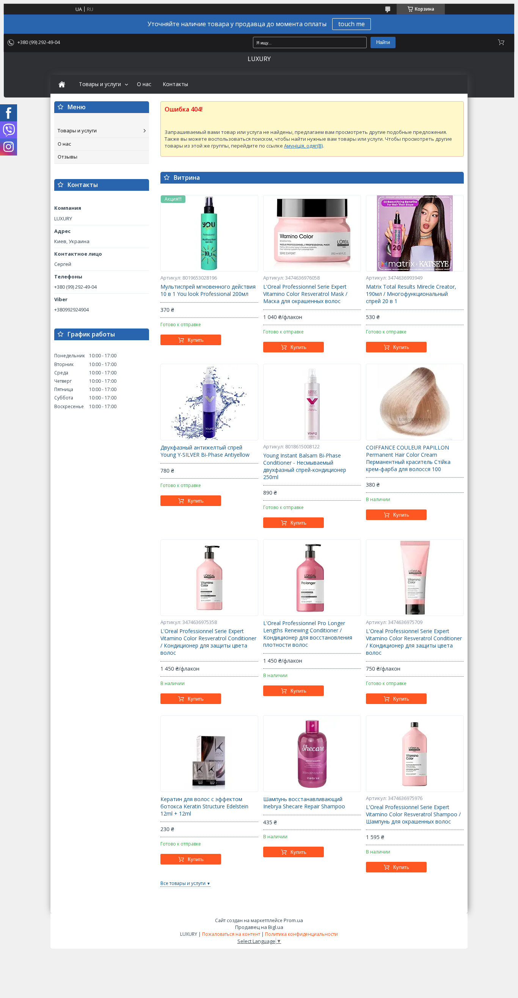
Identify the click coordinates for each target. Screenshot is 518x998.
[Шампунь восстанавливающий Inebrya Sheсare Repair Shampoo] (312, 753)
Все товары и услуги (183, 883)
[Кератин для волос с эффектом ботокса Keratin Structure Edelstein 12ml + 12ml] (209, 753)
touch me (351, 24)
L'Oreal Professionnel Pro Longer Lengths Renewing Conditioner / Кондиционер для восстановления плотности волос (307, 634)
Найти (383, 42)
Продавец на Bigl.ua (259, 927)
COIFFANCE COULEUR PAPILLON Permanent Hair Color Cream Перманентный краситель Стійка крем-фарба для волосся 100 (408, 458)
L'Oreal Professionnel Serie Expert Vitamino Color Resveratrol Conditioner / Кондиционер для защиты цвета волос (208, 642)
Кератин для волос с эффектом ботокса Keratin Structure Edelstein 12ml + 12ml (204, 806)
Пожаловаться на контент (231, 934)
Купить (196, 340)
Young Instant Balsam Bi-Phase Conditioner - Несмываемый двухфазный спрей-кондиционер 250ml (304, 466)
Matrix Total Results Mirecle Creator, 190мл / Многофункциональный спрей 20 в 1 (411, 294)
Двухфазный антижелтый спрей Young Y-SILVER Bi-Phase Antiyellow (205, 451)
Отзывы (67, 156)
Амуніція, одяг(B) (303, 145)
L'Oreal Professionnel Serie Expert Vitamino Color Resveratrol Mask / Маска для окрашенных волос (305, 294)
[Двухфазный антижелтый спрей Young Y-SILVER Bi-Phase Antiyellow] (209, 402)
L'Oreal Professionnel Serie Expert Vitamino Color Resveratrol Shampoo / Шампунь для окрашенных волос (413, 814)
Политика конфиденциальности (301, 934)
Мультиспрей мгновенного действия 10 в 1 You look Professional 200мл (208, 290)
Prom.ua (293, 920)
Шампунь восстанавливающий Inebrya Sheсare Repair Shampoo (304, 803)
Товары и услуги (100, 84)
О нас (144, 84)
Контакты (175, 84)
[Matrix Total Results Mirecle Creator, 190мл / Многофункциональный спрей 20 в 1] (415, 233)
